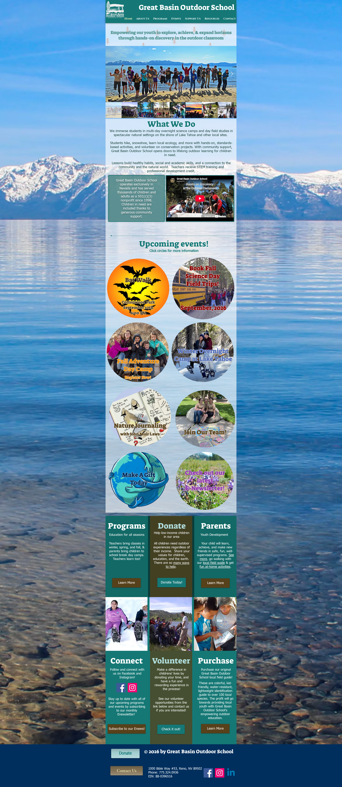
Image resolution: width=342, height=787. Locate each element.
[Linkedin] (231, 773)
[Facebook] (121, 687)
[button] (142, 19)
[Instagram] (132, 687)
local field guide (214, 563)
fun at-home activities (215, 566)
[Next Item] (231, 74)
